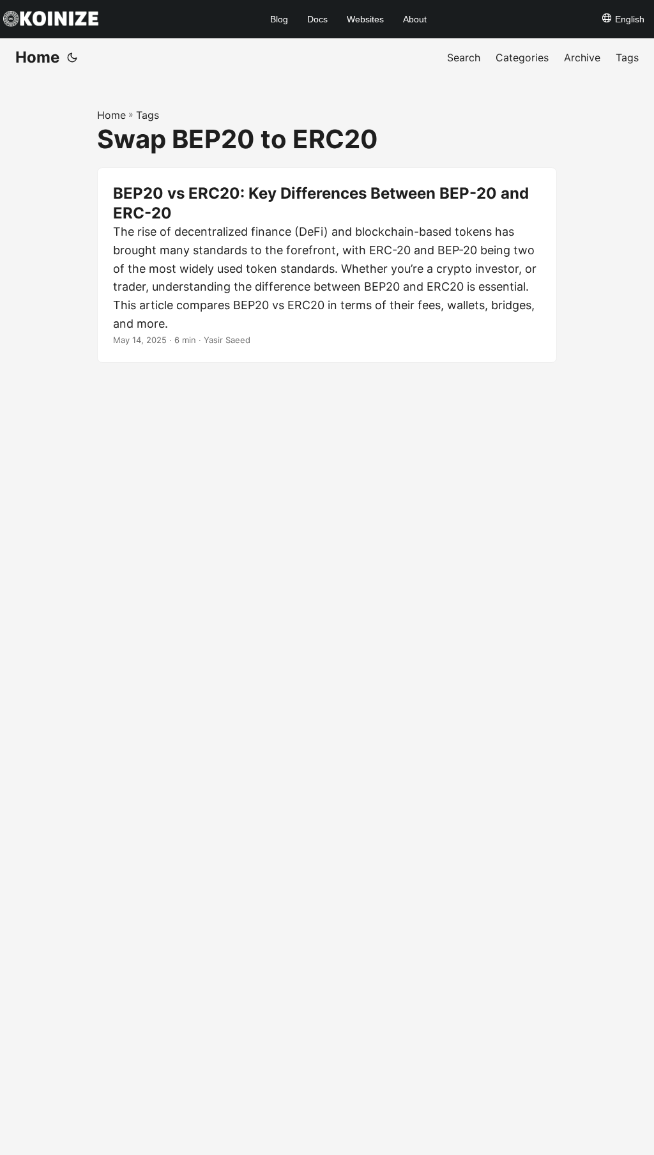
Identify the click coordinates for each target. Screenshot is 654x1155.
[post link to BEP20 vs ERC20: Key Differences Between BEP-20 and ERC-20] (327, 265)
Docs (317, 19)
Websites (365, 19)
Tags (147, 115)
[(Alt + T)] (72, 57)
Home (37, 57)
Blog (279, 19)
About (415, 19)
